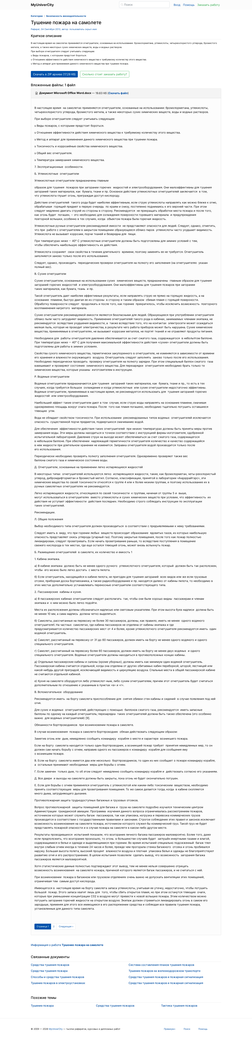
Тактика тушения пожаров (179, 1005)
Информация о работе (67, 945)
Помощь (189, 5)
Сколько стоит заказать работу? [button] (104, 74)
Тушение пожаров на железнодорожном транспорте (164, 970)
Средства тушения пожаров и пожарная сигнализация (166, 977)
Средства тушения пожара (49, 970)
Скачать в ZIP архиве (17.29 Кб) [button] (54, 74)
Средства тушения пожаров (50, 964)
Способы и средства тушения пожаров (57, 977)
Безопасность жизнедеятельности (66, 16)
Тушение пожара (42, 1005)
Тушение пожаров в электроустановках (58, 983)
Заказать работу (208, 5)
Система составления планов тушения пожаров (161, 964)
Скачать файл (118, 93)
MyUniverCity (56, 1029)
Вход (177, 5)
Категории (37, 16)
